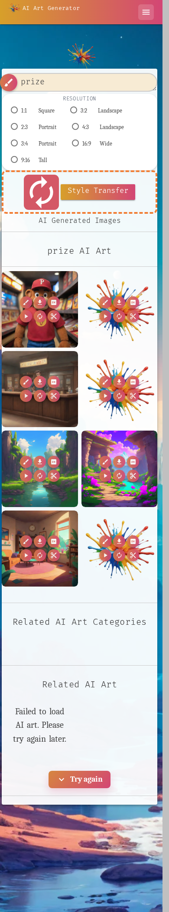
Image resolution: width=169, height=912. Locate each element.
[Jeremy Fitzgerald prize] (40, 309)
